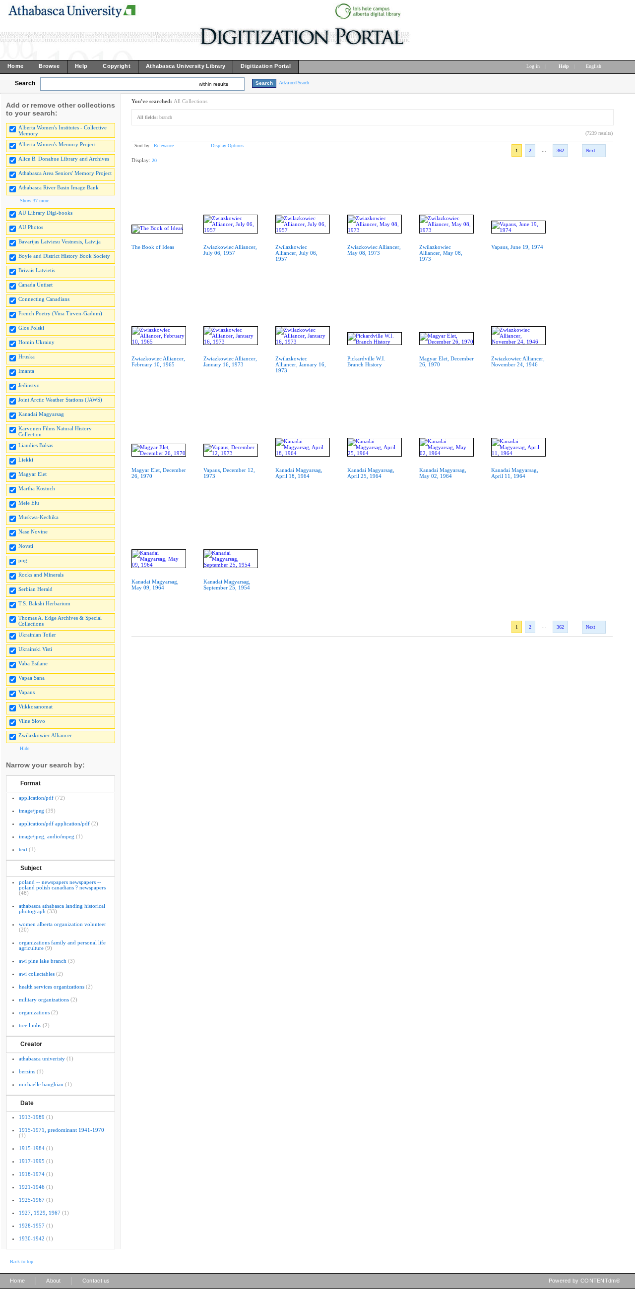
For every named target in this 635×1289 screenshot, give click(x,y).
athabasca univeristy (42, 1058)
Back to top (21, 1261)
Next (590, 150)
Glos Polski (31, 328)
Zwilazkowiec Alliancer (45, 735)
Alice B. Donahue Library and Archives (63, 159)
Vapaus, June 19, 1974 (517, 247)
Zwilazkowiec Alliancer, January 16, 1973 (300, 364)
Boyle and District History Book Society (64, 256)
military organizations (44, 999)
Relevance (164, 145)
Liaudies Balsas (35, 445)
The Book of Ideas (152, 247)
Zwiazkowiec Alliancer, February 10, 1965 (158, 361)
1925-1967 (32, 1200)
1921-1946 (32, 1187)
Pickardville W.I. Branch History (366, 361)
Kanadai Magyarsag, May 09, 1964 (155, 584)
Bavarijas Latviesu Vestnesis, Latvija (59, 241)
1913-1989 (32, 1117)
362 (560, 150)
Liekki (25, 460)
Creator (31, 1044)
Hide (24, 748)
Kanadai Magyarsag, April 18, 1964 (298, 473)
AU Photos (30, 227)
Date (27, 1103)
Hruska (26, 356)
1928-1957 (32, 1226)
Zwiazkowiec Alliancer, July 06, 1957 (230, 250)
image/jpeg (31, 811)
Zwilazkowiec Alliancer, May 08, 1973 (440, 253)
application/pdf (36, 798)
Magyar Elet (32, 474)
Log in (533, 66)
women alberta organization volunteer (62, 924)
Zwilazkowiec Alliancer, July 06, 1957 (296, 253)
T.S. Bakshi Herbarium (44, 603)
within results (213, 84)
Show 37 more (34, 200)
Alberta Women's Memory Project (57, 144)
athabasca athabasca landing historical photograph (62, 908)
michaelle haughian (41, 1084)
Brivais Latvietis (36, 270)
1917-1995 (32, 1161)
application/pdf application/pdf (54, 823)
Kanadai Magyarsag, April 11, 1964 (514, 473)
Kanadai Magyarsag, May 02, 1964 (442, 473)
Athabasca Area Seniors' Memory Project (65, 173)
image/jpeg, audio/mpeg (46, 836)
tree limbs (30, 1025)
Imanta (26, 371)
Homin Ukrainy (36, 342)
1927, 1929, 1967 (40, 1213)
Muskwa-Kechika (38, 517)
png (22, 560)
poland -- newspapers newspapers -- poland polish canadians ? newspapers (62, 884)
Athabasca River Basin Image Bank (58, 187)
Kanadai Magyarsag (41, 414)
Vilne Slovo (31, 721)
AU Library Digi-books (45, 213)
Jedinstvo (29, 385)
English (594, 66)
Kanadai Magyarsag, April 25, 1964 (370, 473)
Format (30, 783)
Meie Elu (28, 503)
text (23, 849)
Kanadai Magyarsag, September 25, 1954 (227, 584)
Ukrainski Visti (35, 649)
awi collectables (37, 974)
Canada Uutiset (35, 285)
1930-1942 (32, 1238)
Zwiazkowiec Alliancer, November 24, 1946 (518, 361)
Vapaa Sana (31, 678)
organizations (34, 1012)
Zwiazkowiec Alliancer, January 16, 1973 (230, 361)
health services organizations (51, 987)
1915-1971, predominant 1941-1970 (61, 1130)
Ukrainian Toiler (37, 635)
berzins (27, 1071)
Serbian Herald (35, 589)
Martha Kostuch (36, 488)
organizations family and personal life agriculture (62, 945)
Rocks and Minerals (41, 575)
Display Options (227, 145)
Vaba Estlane (33, 663)
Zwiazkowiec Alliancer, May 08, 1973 (374, 250)
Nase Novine (33, 531)
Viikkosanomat (35, 706)
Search (25, 83)
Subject (31, 868)
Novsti (25, 546)
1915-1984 (32, 1148)
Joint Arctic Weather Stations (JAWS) (60, 400)
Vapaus (26, 692)
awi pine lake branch (42, 961)
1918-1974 (32, 1174)
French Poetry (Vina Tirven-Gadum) (60, 313)
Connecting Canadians (43, 299)
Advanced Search (294, 82)
